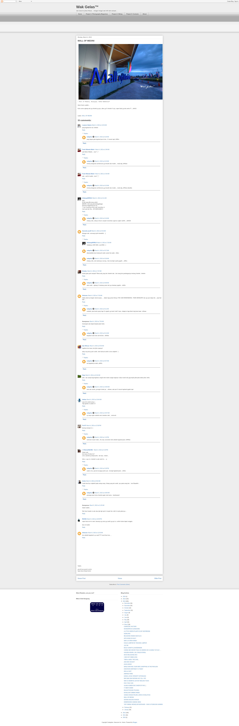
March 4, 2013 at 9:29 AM (102, 258)
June (125, 617)
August (126, 612)
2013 (124, 601)
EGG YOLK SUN (128, 683)
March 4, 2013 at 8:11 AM (102, 309)
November (127, 605)
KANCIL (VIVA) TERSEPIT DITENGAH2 (135, 676)
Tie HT (84, 425)
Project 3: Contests (132, 14)
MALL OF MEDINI (87, 115)
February (126, 707)
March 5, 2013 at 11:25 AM (97, 505)
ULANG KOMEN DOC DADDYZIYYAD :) (135, 685)
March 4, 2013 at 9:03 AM (97, 346)
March (126, 624)
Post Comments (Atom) (123, 584)
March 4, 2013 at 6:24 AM (102, 218)
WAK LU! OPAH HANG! (130, 640)
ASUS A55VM (128, 664)
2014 (124, 598)
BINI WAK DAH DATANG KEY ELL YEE (135, 678)
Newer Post (81, 578)
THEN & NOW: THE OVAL (131, 659)
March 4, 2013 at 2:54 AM (102, 173)
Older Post (157, 578)
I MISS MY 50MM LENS (130, 657)
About (145, 14)
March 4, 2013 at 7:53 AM (95, 295)
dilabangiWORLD (87, 198)
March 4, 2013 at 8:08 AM (102, 282)
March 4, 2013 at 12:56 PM (93, 425)
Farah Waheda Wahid (88, 149)
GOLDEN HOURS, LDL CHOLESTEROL (135, 652)
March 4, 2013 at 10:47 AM (102, 413)
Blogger (135, 722)
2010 (124, 717)
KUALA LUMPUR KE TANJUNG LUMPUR (135, 643)
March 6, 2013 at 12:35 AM (95, 532)
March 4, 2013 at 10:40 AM (102, 387)
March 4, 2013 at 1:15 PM (102, 437)
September (127, 610)
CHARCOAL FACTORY (130, 626)
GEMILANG (127, 633)
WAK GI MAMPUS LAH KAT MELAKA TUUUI (136, 680)
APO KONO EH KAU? (130, 638)
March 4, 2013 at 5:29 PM (102, 468)
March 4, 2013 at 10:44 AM (94, 399)
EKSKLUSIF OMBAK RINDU (132, 692)
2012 (124, 712)
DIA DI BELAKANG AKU (130, 655)
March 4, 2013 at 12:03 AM (99, 125)
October (126, 608)
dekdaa (84, 399)
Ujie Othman (85, 346)
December (127, 603)
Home (80, 14)
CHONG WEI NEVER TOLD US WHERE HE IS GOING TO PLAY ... (142, 650)
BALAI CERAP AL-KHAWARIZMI (133, 647)
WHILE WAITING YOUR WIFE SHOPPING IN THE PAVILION (141, 666)
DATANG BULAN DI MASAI (131, 699)
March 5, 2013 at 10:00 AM (102, 492)
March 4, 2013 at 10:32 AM (93, 375)
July (125, 615)
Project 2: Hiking (117, 14)
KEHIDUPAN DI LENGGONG (132, 629)
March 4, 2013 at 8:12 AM (102, 333)
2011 (124, 715)
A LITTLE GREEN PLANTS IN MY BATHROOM (137, 631)
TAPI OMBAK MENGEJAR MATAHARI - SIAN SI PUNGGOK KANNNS (143, 704)
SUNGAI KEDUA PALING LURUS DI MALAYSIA (137, 695)
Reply (83, 130)
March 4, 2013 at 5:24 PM (101, 450)
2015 (124, 596)
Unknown (85, 295)
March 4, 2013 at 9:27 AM (102, 250)
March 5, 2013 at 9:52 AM (93, 481)
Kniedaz (84, 271)
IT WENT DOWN (128, 688)
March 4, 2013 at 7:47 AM (94, 271)
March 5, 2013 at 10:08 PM (94, 519)
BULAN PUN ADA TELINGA (131, 690)
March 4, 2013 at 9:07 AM (102, 361)
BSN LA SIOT (127, 671)
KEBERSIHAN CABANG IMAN (132, 702)
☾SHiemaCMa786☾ (87, 450)
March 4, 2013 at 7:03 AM (104, 242)
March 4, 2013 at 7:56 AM (97, 321)
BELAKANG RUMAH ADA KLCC (133, 636)
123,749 (126, 645)
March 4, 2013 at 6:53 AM (99, 231)
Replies (86, 133)
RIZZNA (84, 519)
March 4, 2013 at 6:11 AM (100, 198)
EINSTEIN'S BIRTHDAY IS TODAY (133, 669)
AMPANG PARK (128, 673)
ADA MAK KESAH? (129, 662)
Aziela (84, 481)
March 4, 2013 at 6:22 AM (102, 161)
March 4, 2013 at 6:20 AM (102, 137)
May (125, 619)
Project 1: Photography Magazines (97, 14)
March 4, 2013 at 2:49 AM (102, 149)
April (125, 622)
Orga (83, 375)
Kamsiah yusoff (86, 231)
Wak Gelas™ (87, 7)
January (126, 709)
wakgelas (89, 137)
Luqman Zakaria (86, 125)
